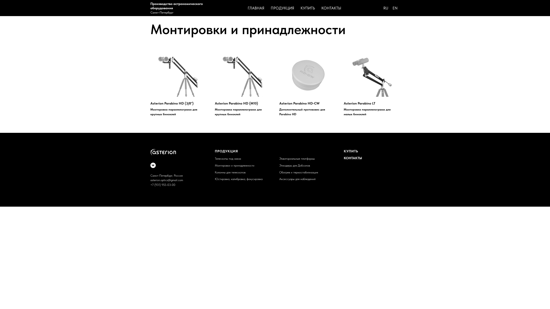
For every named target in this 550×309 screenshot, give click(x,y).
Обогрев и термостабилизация (298, 172)
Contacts (362, 8)
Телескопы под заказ (228, 158)
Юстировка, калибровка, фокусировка (239, 179)
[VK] (153, 165)
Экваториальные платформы (297, 158)
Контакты (331, 8)
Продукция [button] (282, 8)
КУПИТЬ (351, 151)
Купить (308, 8)
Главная (256, 8)
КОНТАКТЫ (353, 158)
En (395, 8)
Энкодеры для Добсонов (294, 165)
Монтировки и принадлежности (234, 165)
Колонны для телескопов (230, 172)
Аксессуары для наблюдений (297, 179)
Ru (385, 8)
